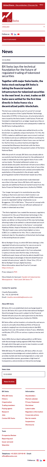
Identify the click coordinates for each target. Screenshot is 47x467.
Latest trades (30, 408)
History (5, 399)
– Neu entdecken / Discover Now (21, 5)
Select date (6, 369)
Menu (41, 5)
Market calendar (31, 399)
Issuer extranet (7, 442)
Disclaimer (29, 405)
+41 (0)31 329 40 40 (17, 454)
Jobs (3, 415)
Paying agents (7, 408)
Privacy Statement (32, 402)
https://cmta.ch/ (8, 268)
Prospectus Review (9, 435)
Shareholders (30, 396)
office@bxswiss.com (9, 456)
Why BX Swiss (7, 396)
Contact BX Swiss (8, 418)
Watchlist (5, 445)
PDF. (15, 272)
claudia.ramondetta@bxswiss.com (19, 297)
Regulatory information (34, 412)
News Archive (9, 382)
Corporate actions (32, 415)
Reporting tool (7, 439)
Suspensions (30, 421)
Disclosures (29, 425)
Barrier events (30, 418)
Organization (7, 402)
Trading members (8, 405)
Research (5, 412)
